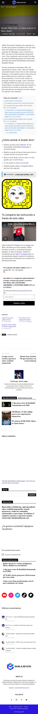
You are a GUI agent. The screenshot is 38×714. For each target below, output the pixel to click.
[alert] (19, 555)
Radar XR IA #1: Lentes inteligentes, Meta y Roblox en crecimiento (17, 564)
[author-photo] (19, 379)
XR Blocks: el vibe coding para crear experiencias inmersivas (22, 414)
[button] (3, 2)
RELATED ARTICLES (9, 398)
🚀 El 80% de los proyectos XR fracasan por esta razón (19, 576)
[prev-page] (3, 430)
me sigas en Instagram (20, 254)
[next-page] (6, 430)
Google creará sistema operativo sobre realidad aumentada (9, 359)
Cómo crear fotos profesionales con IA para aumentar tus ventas (18, 582)
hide (20, 98)
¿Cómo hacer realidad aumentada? (19, 708)
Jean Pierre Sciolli (10, 633)
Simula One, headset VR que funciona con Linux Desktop (28, 358)
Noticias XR (14, 25)
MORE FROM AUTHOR (25, 398)
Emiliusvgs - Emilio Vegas (9, 33)
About (10, 706)
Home (2, 7)
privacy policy (22, 290)
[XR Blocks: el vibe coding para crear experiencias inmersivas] (6, 415)
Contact (26, 706)
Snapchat (23, 145)
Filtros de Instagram (11, 7)
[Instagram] (16, 700)
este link (25, 163)
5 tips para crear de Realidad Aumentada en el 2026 (19, 570)
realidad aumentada (12, 334)
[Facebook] (11, 700)
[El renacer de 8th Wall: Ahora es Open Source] (6, 422)
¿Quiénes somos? (17, 706)
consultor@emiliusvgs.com (22, 687)
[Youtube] (26, 700)
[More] (25, 40)
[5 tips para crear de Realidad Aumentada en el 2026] (6, 404)
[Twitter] (21, 700)
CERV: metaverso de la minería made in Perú (26, 642)
